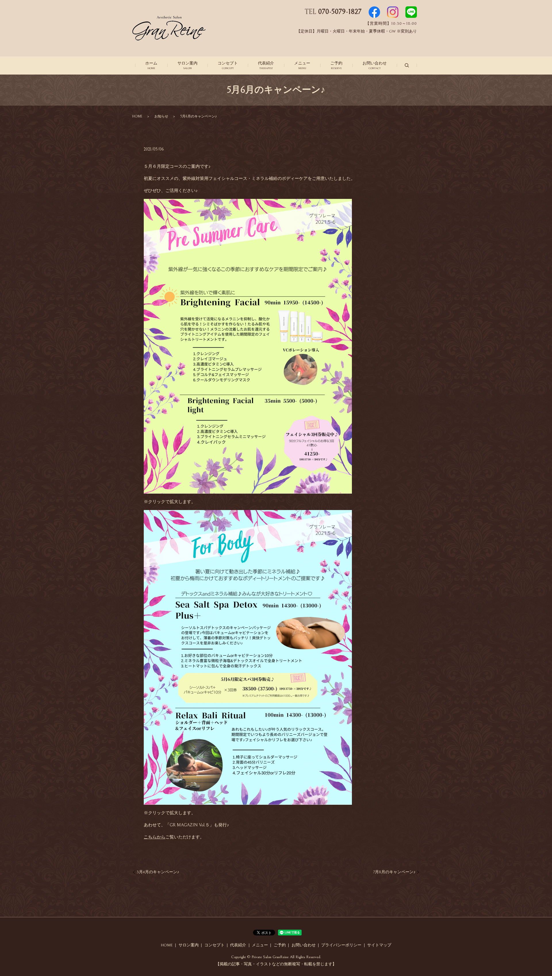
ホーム (151, 65)
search (407, 65)
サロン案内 (187, 65)
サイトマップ (379, 945)
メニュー (302, 65)
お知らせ (161, 116)
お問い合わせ (375, 65)
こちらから (154, 837)
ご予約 (336, 65)
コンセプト (228, 65)
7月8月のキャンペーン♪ (394, 872)
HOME (137, 116)
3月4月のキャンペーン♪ (158, 872)
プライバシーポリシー (341, 945)
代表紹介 (266, 65)
